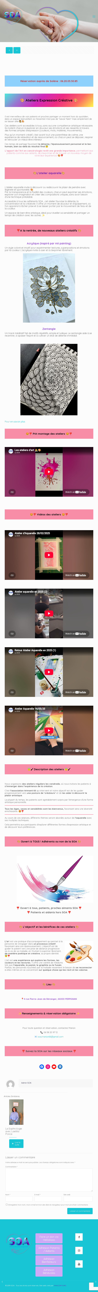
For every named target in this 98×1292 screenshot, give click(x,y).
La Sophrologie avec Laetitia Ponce (13, 1131)
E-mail (37, 1195)
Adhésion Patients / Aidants (49, 1249)
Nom (7, 1195)
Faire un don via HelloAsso (49, 1238)
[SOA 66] (12, 16)
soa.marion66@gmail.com (50, 1036)
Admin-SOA (26, 1083)
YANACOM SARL (60, 1285)
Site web (67, 1195)
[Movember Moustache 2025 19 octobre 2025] (96, 1282)
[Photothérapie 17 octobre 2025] (2, 1282)
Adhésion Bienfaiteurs (49, 1260)
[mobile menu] (94, 16)
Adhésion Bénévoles (49, 1271)
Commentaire (11, 1167)
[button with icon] (79, 1237)
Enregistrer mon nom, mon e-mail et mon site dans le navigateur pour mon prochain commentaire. (48, 1205)
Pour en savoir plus (15, 421)
